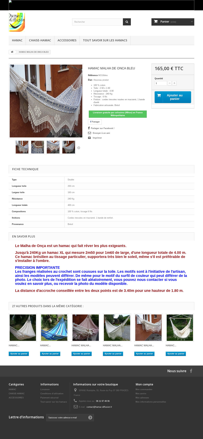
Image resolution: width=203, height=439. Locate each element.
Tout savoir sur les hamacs (105, 40)
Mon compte (144, 384)
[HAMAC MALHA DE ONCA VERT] (148, 328)
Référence (93, 75)
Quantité (159, 78)
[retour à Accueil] (12, 52)
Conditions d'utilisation (51, 393)
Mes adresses (142, 398)
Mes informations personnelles (151, 402)
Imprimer (97, 138)
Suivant (78, 147)
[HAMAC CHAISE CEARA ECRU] (180, 328)
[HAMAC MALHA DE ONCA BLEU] (22, 147)
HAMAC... (14, 345)
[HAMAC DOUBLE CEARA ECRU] (23, 328)
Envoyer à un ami (101, 133)
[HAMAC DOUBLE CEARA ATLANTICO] (54, 328)
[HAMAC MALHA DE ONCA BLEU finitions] (38, 147)
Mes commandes (144, 389)
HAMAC (17, 40)
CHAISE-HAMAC (40, 40)
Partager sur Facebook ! (102, 128)
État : (90, 80)
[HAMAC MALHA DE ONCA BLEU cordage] (69, 147)
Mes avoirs (141, 393)
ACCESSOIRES (67, 40)
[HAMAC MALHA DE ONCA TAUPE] (117, 328)
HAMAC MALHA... (81, 345)
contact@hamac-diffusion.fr (99, 407)
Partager (95, 122)
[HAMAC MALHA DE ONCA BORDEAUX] (86, 328)
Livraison (45, 389)
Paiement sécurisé (49, 398)
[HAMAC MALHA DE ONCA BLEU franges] (53, 147)
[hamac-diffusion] (38, 22)
